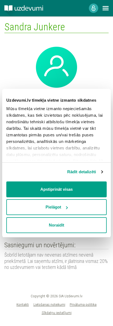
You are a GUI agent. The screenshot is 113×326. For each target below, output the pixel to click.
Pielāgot (53, 207)
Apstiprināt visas (56, 189)
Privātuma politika (83, 304)
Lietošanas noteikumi (49, 304)
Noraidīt (56, 225)
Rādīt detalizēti (81, 171)
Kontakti (22, 304)
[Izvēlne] (105, 8)
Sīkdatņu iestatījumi (57, 312)
